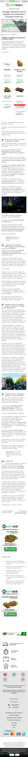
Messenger (15, 707)
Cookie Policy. (17, 752)
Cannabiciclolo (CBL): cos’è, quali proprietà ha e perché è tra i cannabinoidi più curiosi (14, 572)
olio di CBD (6, 501)
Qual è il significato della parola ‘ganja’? (12, 239)
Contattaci (14, 725)
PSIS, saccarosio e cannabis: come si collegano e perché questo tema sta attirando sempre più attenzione (15, 582)
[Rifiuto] (26, 752)
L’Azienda (14, 722)
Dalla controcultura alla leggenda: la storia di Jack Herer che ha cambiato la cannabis (15, 577)
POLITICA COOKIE (14, 715)
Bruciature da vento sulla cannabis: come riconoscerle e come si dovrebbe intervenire (15, 563)
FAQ (14, 727)
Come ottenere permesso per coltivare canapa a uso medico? (20, 512)
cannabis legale (17, 369)
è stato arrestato (6, 436)
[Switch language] (2, 1)
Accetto (12, 754)
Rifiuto (17, 754)
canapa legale (6, 332)
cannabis (4, 49)
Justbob (13, 504)
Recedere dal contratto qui (14, 720)
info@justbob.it (15, 705)
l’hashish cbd (12, 262)
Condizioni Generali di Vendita (14, 717)
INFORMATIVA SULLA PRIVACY (14, 713)
